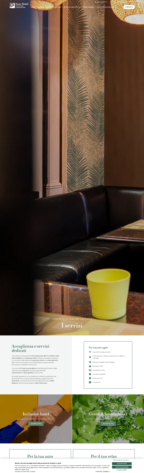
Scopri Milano (88, 7)
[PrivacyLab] (106, 472)
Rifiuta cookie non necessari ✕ (121, 460)
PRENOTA (129, 7)
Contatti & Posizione (105, 7)
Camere (41, 7)
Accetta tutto (122, 463)
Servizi (49, 7)
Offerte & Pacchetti (72, 7)
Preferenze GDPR (122, 470)
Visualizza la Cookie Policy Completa (25, 471)
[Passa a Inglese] (119, 7)
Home (33, 7)
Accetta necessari (121, 467)
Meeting (57, 7)
